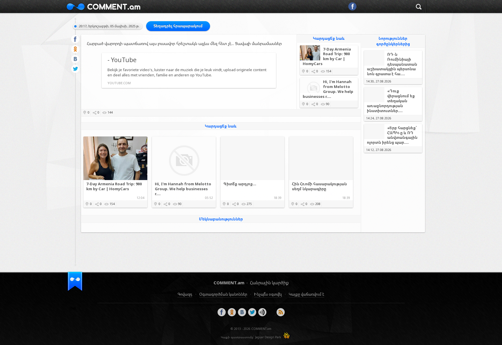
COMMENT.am (103, 6)
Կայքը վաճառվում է (306, 294)
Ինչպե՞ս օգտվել (268, 294)
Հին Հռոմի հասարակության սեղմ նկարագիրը (319, 186)
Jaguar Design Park (268, 337)
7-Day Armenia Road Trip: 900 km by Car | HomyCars (327, 57)
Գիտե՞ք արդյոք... (239, 184)
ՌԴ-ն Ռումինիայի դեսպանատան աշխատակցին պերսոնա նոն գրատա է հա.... (392, 64)
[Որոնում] (419, 7)
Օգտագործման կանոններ (223, 294)
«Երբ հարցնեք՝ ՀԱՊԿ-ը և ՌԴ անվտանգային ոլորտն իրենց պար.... (392, 135)
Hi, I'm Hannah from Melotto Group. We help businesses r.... (328, 89)
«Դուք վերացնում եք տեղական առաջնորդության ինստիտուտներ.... (391, 101)
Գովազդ (185, 294)
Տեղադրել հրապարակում (178, 25)
